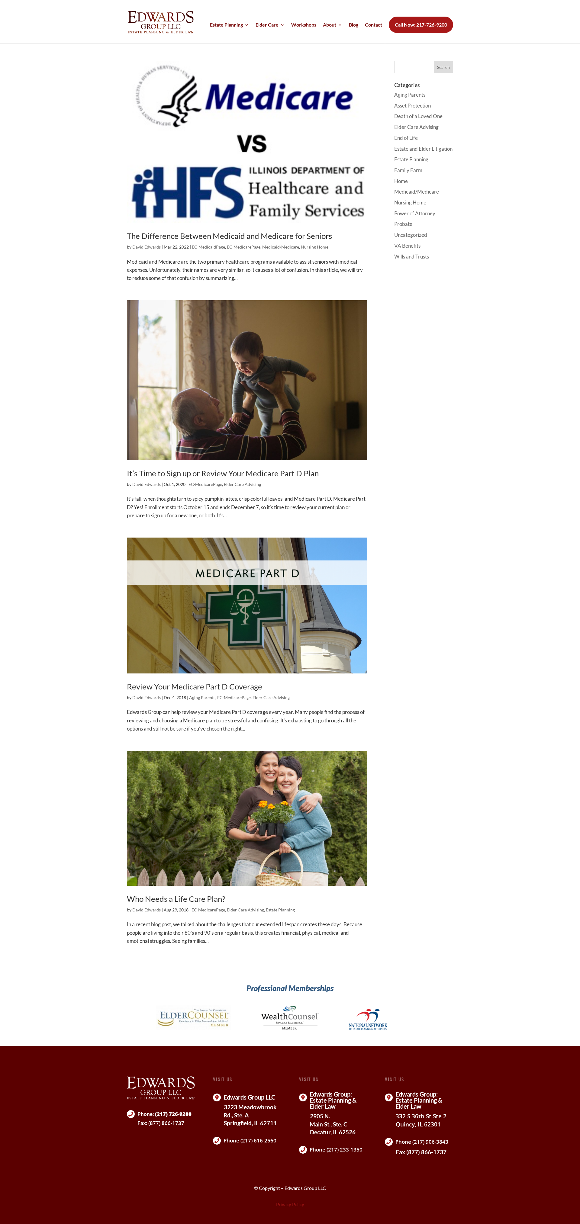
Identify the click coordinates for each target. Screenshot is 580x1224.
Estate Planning (226, 25)
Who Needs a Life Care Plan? (176, 899)
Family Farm (408, 170)
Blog (353, 25)
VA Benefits (407, 246)
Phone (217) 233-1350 (336, 1149)
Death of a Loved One (418, 116)
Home (401, 181)
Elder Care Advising (242, 484)
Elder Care (267, 25)
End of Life (406, 138)
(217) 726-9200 (173, 1113)
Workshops (303, 25)
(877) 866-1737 (166, 1123)
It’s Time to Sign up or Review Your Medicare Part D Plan (223, 473)
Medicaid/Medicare (280, 246)
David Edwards (146, 246)
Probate (403, 224)
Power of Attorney (414, 213)
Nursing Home (314, 246)
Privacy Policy (290, 1204)
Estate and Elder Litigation (423, 149)
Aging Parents (202, 697)
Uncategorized (410, 235)
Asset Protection (412, 105)
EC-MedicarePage (243, 246)
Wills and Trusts (411, 256)
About (329, 25)
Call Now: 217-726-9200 (421, 25)
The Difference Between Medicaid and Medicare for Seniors (229, 236)
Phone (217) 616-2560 (250, 1140)
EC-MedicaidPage (208, 246)
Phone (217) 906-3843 (421, 1141)
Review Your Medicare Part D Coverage (194, 686)
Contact (373, 25)
